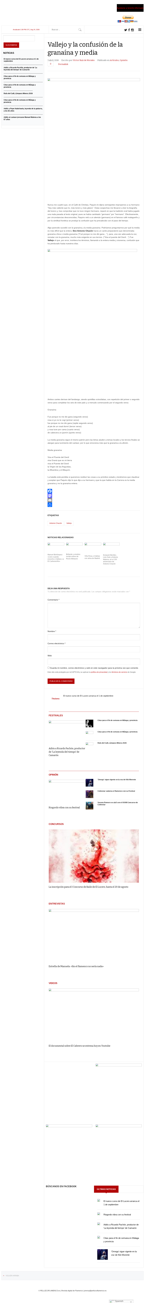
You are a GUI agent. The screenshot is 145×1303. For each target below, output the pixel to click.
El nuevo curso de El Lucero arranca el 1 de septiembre (88, 696)
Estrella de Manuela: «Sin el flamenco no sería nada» (76, 966)
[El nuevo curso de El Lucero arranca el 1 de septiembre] (98, 1200)
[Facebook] (94, 491)
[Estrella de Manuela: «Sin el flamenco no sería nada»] (94, 935)
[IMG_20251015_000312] (119, 1066)
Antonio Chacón (55, 523)
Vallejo (69, 523)
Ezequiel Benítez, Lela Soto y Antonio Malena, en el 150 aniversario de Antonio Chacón (110, 559)
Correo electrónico (56, 643)
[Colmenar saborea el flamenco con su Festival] (89, 794)
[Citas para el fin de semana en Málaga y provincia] (89, 724)
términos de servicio (119, 672)
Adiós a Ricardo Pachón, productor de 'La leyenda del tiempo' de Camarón (67, 752)
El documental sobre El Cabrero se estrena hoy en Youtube (79, 1045)
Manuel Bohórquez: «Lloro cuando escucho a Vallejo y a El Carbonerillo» (56, 558)
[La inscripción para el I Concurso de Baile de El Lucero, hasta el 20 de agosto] (94, 856)
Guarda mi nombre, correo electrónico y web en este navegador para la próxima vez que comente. (94, 668)
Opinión (123, 60)
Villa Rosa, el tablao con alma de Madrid (92, 557)
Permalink (63, 64)
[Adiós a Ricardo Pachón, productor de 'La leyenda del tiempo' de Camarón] (67, 732)
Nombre (52, 631)
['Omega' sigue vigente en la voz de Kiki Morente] (89, 783)
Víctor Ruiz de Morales (84, 60)
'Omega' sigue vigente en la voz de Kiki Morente (117, 780)
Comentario (53, 600)
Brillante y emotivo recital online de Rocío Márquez (73, 556)
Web (50, 655)
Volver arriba (12, 1276)
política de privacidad (99, 672)
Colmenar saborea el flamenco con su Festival (116, 791)
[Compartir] (94, 504)
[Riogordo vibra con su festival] (67, 791)
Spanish (118, 1301)
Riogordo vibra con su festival (64, 807)
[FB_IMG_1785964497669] (69, 1126)
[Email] (94, 500)
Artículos (114, 60)
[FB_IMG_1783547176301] (119, 1126)
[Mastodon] (94, 495)
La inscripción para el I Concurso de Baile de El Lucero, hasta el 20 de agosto (88, 887)
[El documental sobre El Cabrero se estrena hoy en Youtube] (94, 1015)
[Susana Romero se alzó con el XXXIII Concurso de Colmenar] (89, 806)
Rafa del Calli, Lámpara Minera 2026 (112, 743)
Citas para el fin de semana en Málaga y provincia (117, 720)
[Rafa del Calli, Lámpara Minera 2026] (89, 746)
